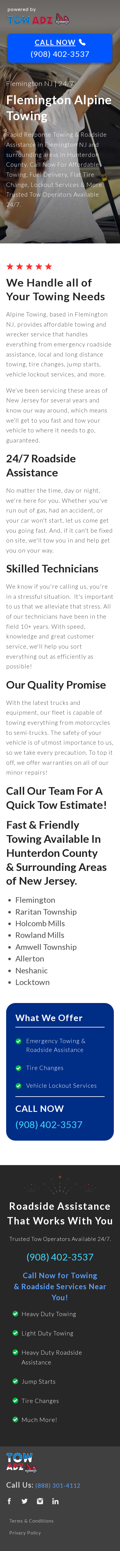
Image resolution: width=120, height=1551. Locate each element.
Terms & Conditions (31, 1520)
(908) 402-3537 (60, 53)
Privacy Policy (25, 1532)
